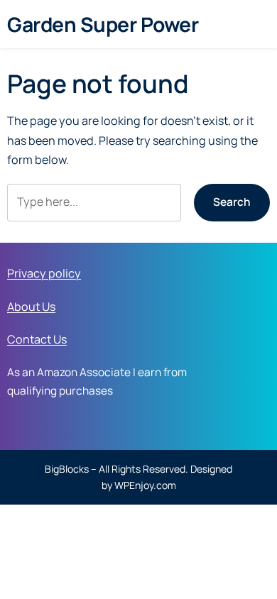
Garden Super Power (102, 24)
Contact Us (37, 339)
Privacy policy (44, 273)
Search (232, 201)
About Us (31, 306)
